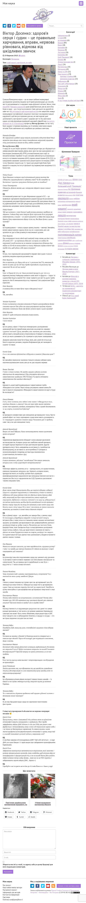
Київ (72, 183)
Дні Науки (64, 183)
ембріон (77, 198)
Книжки (60, 60)
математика (71, 215)
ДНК (80, 179)
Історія (60, 38)
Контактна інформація (11, 895)
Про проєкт (7, 885)
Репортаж (61, 88)
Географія (61, 47)
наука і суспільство (66, 229)
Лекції (60, 64)
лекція (62, 215)
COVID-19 (61, 180)
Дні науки (61, 52)
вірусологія (68, 195)
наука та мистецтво (72, 226)
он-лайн (29, 63)
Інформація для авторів (11, 892)
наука (59, 224)
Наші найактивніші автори (12, 887)
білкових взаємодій (18, 107)
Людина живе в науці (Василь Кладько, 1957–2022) (71, 271)
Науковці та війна (66, 76)
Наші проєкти (63, 74)
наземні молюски (77, 221)
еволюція (63, 198)
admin (23, 55)
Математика (62, 67)
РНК (69, 189)
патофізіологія (74, 232)
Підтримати (34, 26)
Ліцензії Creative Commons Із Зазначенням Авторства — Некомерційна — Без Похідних (54, 891)
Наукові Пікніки (63, 189)
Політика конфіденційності (13, 899)
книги (64, 212)
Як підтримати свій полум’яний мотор (24, 111)
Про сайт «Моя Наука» (66, 84)
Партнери (6, 897)
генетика (79, 195)
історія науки (71, 248)
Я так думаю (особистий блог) (69, 100)
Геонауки (61, 50)
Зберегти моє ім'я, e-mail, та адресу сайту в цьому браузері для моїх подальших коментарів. (28, 865)
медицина (61, 219)
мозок (67, 218)
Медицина (15, 59)
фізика (66, 243)
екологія (71, 198)
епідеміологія (70, 201)
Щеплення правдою (67, 79)
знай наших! (11, 63)
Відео (60, 45)
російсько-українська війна (67, 239)
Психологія (62, 86)
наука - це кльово (67, 224)
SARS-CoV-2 (68, 180)
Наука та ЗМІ (63, 72)
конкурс (70, 212)
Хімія (59, 98)
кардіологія (21, 63)
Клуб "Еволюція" (63, 57)
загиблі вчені (66, 205)
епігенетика (62, 201)
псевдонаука (62, 238)
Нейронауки (62, 81)
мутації (66, 221)
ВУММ (75, 179)
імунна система (68, 246)
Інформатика (63, 35)
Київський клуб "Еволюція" (69, 186)
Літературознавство (65, 62)
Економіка (61, 55)
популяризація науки (70, 234)
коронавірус (77, 212)
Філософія (61, 96)
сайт (73, 240)
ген (74, 195)
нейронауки (65, 232)
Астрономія (62, 40)
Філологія (61, 93)
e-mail (68, 886)
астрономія (70, 192)
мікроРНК (6, 107)
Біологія (60, 43)
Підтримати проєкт (10, 890)
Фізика (60, 91)
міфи (70, 221)
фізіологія (71, 243)
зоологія (70, 209)
